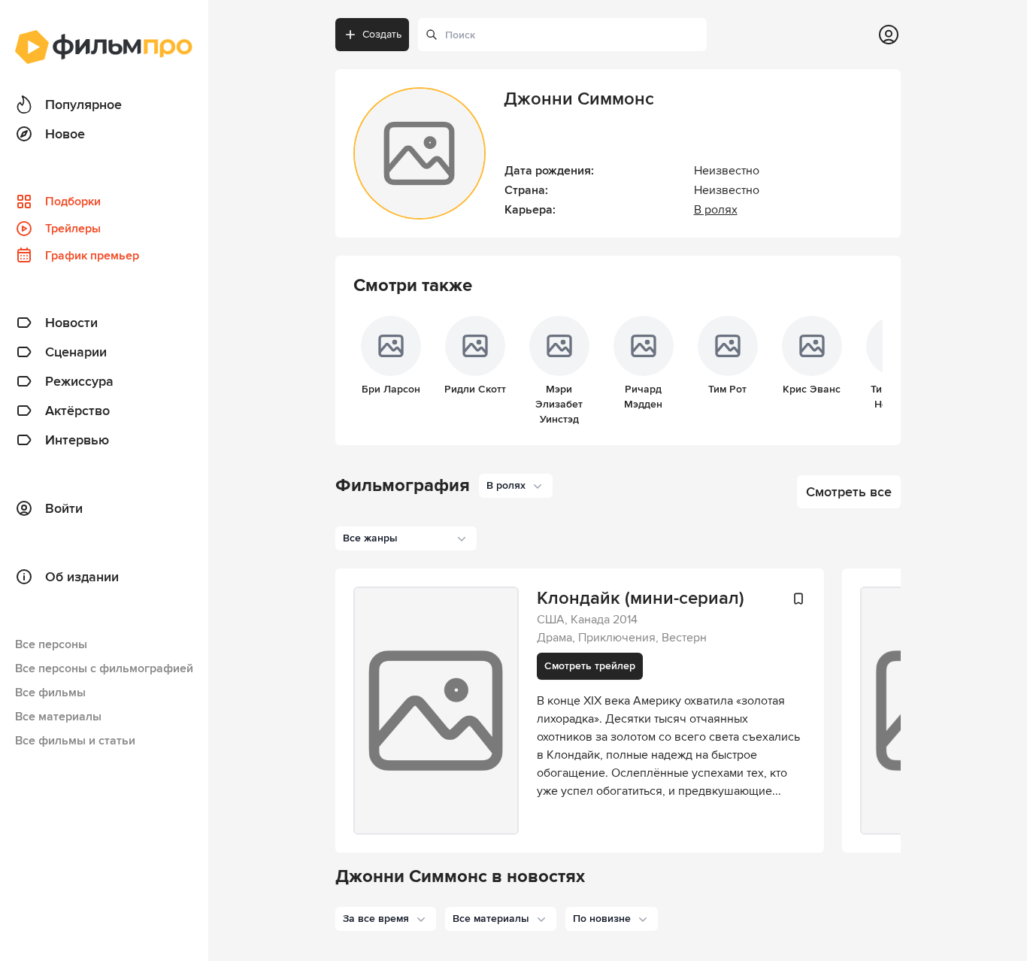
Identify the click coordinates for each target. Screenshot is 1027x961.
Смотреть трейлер (589, 665)
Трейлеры (73, 228)
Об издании (82, 576)
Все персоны (51, 644)
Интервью (77, 440)
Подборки (73, 201)
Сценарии (76, 352)
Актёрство (77, 410)
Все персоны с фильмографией (104, 668)
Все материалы (58, 716)
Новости (71, 322)
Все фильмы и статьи (75, 740)
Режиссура (79, 381)
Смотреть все (849, 492)
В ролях (716, 209)
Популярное (83, 104)
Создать (381, 34)
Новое (65, 134)
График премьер (92, 255)
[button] (385, 919)
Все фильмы (50, 692)
